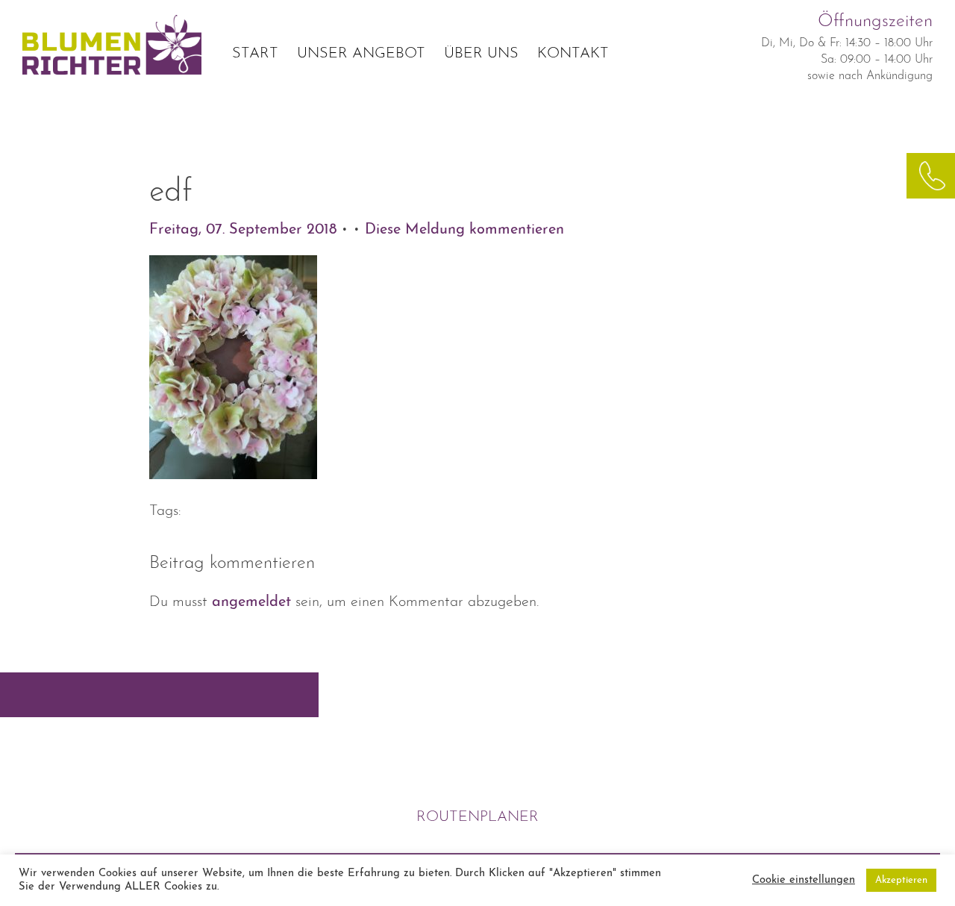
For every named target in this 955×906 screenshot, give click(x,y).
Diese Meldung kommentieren (464, 229)
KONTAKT (573, 53)
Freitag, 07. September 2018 (245, 229)
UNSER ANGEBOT (361, 53)
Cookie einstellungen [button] (803, 880)
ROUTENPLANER (477, 817)
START (255, 53)
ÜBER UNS (481, 53)
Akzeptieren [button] (901, 880)
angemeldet (251, 602)
